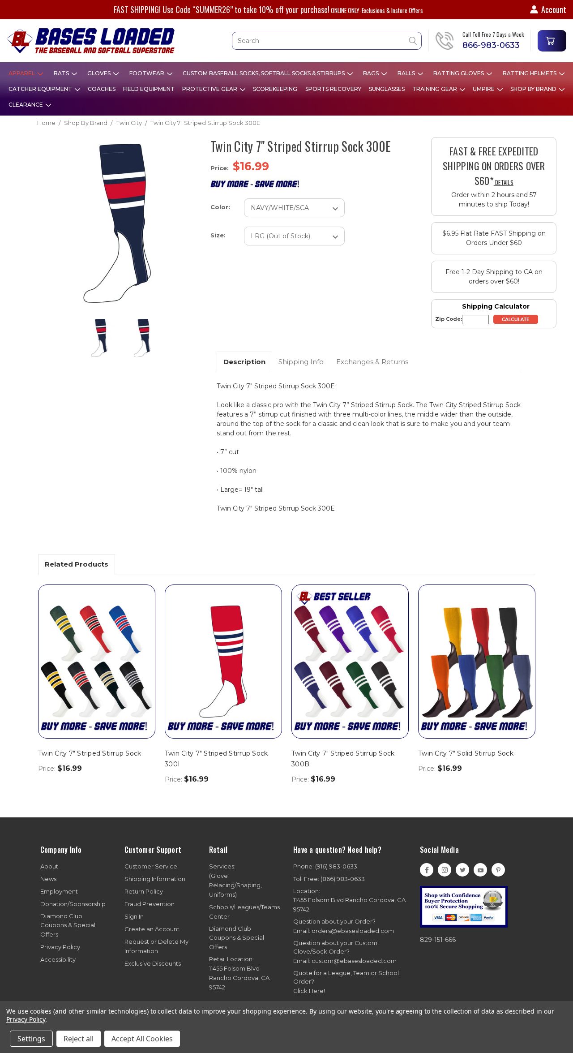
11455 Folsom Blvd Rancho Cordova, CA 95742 (349, 900)
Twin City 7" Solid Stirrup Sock (465, 753)
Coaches (101, 89)
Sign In (134, 916)
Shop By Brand (534, 89)
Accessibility (58, 959)
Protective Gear (210, 89)
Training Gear (435, 89)
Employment (59, 891)
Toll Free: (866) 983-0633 (329, 878)
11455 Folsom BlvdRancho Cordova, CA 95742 (239, 973)
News (48, 878)
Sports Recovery (333, 89)
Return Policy (143, 891)
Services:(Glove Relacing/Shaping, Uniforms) (235, 880)
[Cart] (552, 40)
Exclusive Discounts (152, 963)
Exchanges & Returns (372, 361)
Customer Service (150, 866)
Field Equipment (149, 89)
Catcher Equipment (41, 89)
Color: (220, 207)
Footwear (147, 73)
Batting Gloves (459, 73)
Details (503, 182)
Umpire (484, 89)
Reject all (79, 1039)
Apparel (22, 73)
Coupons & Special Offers (67, 925)
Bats (62, 73)
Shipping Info (301, 361)
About (49, 866)
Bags (371, 73)
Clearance (26, 104)
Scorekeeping (275, 89)
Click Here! (309, 990)
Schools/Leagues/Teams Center (244, 911)
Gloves (99, 73)
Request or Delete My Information (156, 946)
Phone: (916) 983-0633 (325, 866)
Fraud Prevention (149, 903)
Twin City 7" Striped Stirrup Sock (89, 753)
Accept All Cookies (142, 1039)
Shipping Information (154, 878)
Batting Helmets (530, 73)
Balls (407, 73)
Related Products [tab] (76, 564)
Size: (218, 235)
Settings (31, 1039)
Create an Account (152, 929)
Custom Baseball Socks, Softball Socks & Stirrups (264, 73)
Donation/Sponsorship (73, 903)
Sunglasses (387, 89)
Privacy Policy (60, 946)
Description (244, 361)
